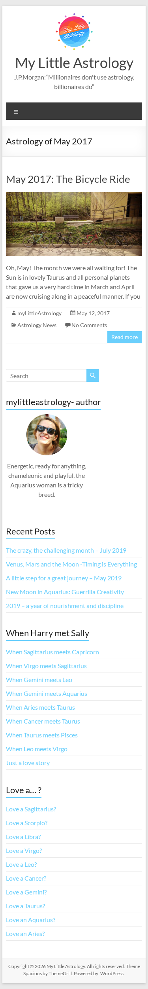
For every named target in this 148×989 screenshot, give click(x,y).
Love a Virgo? (24, 850)
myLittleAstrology (39, 313)
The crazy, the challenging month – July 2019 (66, 550)
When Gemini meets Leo (39, 679)
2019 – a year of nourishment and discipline (65, 605)
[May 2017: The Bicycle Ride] (74, 196)
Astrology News (36, 325)
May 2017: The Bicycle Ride (68, 178)
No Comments (89, 325)
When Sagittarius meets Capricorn (52, 652)
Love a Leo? (21, 864)
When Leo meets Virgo (36, 748)
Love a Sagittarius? (31, 809)
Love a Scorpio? (26, 822)
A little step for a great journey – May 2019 (64, 578)
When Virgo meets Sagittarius (46, 665)
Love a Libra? (23, 836)
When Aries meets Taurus (40, 707)
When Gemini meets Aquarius (46, 693)
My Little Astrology (74, 62)
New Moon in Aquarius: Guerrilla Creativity (65, 591)
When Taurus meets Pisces (42, 735)
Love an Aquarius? (30, 919)
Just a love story (28, 762)
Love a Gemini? (26, 892)
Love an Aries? (25, 933)
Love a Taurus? (25, 905)
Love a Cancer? (26, 878)
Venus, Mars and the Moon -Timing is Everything (71, 564)
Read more (124, 336)
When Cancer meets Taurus (43, 721)
